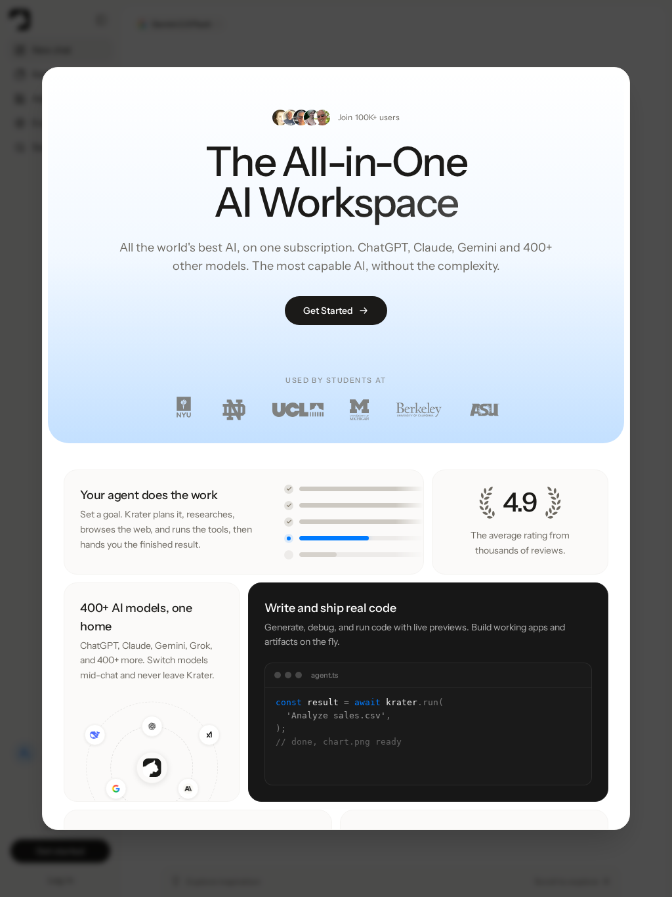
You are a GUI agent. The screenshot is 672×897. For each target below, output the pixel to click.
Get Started (328, 311)
